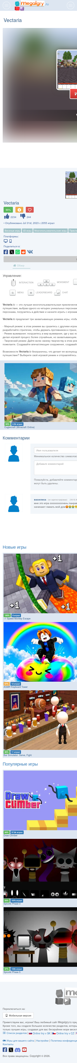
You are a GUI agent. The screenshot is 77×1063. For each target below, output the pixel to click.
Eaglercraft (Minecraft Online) (19, 427)
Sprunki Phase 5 (12, 972)
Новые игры (14, 547)
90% (8, 210)
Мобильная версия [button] (19, 1015)
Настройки (42, 1040)
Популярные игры (20, 764)
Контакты (8, 1044)
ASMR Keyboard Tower (16, 687)
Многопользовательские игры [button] (50, 230)
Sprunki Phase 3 (12, 903)
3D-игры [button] (27, 230)
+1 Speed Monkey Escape (17, 618)
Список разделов (16, 1033)
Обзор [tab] (20, 265)
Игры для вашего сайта (20, 1040)
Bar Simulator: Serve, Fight (18, 755)
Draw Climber (10, 835)
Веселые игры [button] (12, 230)
